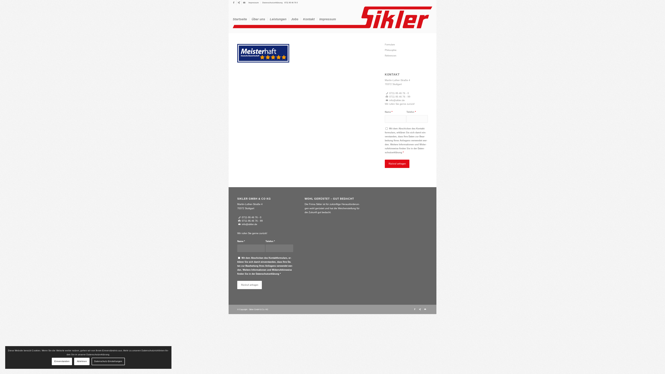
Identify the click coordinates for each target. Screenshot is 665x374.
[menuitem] (254, 2)
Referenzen (390, 55)
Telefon (411, 112)
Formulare (390, 44)
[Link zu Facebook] (233, 2)
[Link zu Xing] (238, 2)
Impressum (254, 3)
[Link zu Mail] (244, 2)
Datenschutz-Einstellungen (108, 361)
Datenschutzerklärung (272, 3)
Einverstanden (61, 361)
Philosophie (390, 50)
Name (388, 112)
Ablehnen (82, 361)
